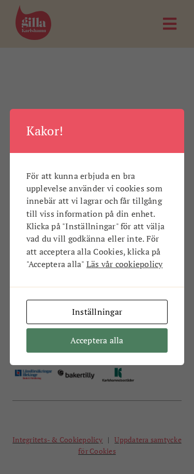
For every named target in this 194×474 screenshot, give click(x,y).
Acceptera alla (96, 340)
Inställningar (97, 311)
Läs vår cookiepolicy (124, 264)
